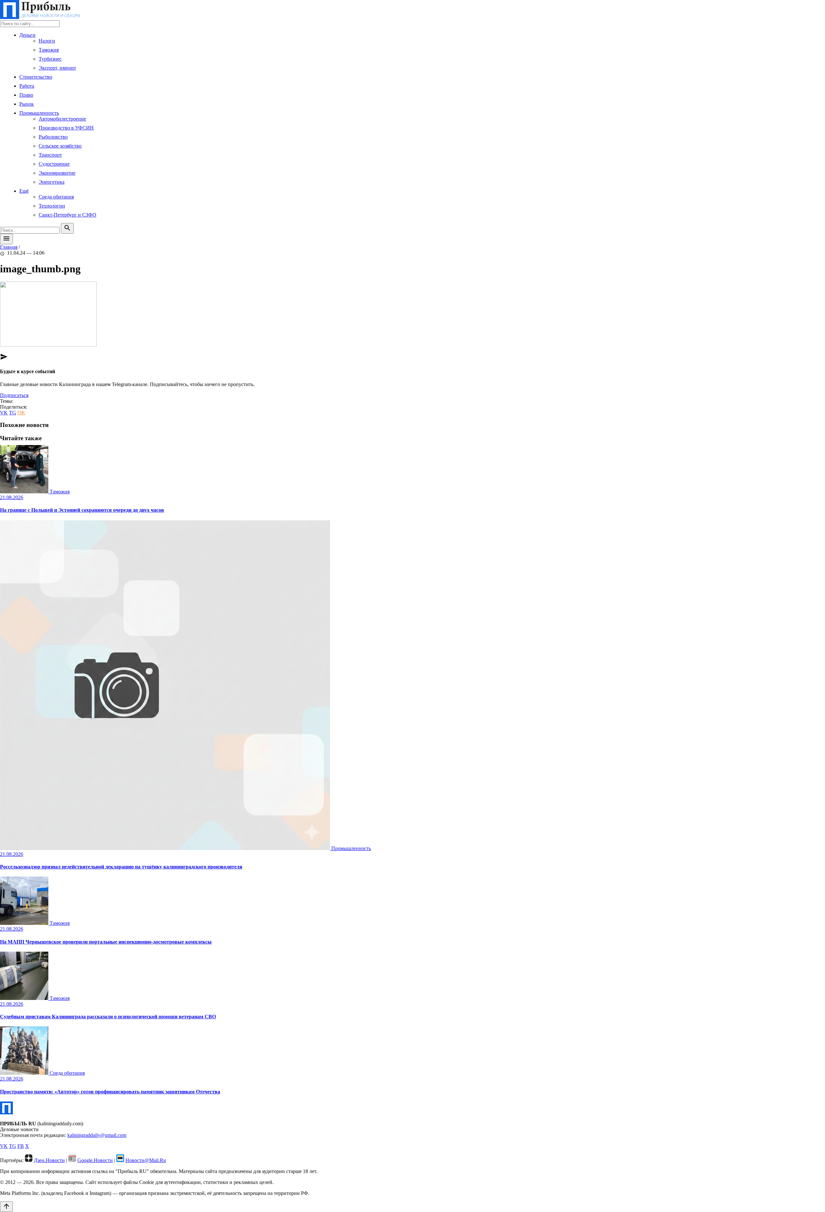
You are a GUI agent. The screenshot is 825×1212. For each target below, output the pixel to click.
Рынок (26, 104)
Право (26, 95)
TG (12, 412)
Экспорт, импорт (57, 68)
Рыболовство (53, 137)
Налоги (47, 41)
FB (20, 1146)
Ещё (24, 191)
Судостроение (54, 164)
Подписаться (14, 395)
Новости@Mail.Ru (145, 1160)
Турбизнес (50, 59)
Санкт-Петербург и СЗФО (67, 215)
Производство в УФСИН (66, 128)
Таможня (49, 50)
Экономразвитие (57, 173)
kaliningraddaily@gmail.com (96, 1135)
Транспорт (50, 155)
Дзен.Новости (49, 1160)
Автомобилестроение (62, 118)
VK (4, 412)
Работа (26, 86)
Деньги (27, 35)
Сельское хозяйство (60, 146)
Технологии (52, 205)
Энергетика (51, 182)
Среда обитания (56, 196)
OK (21, 412)
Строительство (35, 77)
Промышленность (39, 113)
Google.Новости (95, 1160)
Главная (8, 247)
